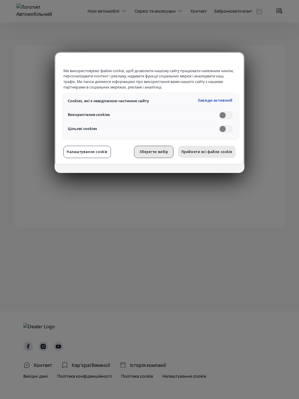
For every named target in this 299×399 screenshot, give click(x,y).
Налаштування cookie (87, 152)
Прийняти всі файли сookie (206, 152)
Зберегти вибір (154, 152)
